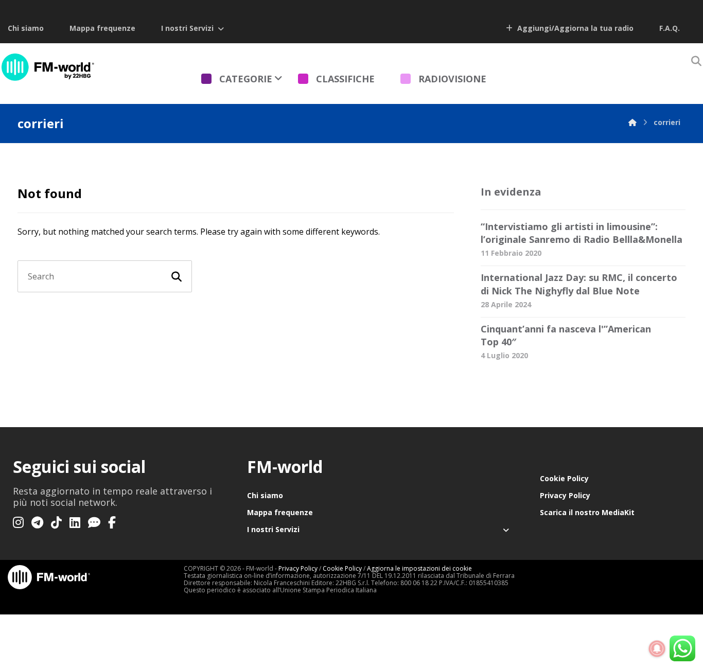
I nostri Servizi (187, 28)
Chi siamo (26, 28)
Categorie (245, 79)
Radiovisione (452, 79)
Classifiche (345, 79)
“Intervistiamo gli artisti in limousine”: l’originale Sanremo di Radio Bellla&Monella (581, 232)
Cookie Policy (564, 478)
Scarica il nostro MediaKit (587, 512)
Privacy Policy (565, 495)
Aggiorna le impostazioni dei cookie (419, 568)
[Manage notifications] (657, 649)
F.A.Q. (669, 28)
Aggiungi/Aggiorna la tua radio (574, 28)
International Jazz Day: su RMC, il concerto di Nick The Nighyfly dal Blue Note (579, 283)
